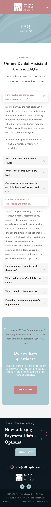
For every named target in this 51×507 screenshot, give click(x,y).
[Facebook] (22, 486)
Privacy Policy (21, 497)
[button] (47, 7)
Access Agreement (36, 497)
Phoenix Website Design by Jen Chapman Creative (25, 501)
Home (22, 31)
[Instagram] (28, 486)
